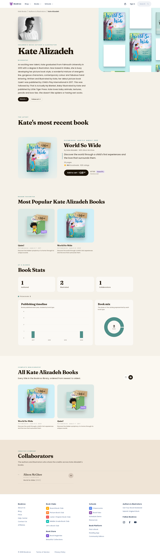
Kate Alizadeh (71, 150)
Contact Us (22, 521)
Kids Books (22, 11)
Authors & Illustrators (37, 11)
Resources (93, 520)
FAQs (20, 515)
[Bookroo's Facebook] (129, 522)
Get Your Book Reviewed (132, 508)
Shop (27, 4)
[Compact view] (130, 377)
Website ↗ (23, 99)
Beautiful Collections (54, 539)
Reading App (94, 533)
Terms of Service (42, 552)
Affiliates (21, 525)
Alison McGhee (88, 150)
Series (44, 232)
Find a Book (93, 529)
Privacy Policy (60, 552)
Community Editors (96, 536)
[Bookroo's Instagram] (124, 522)
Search (142, 4)
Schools (48, 4)
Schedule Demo (95, 516)
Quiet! (21, 245)
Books (36, 4)
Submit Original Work (131, 511)
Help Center (22, 518)
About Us (21, 508)
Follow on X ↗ (36, 99)
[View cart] (125, 4)
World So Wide (82, 145)
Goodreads (74, 165)
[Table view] (126, 377)
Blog (20, 511)
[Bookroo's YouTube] (135, 522)
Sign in (132, 4)
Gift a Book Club (52, 526)
